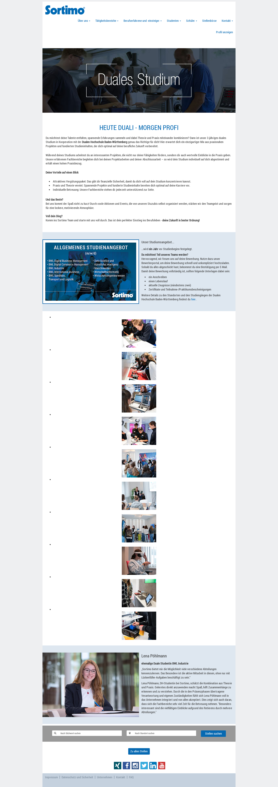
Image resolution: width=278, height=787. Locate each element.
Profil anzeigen (224, 32)
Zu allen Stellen (139, 751)
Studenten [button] (173, 21)
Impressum (51, 777)
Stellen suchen (213, 733)
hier (193, 299)
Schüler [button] (190, 21)
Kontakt (120, 777)
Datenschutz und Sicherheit (77, 777)
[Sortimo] (65, 10)
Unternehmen (104, 777)
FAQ (131, 777)
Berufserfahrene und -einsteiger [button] (142, 21)
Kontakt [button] (226, 21)
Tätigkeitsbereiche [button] (106, 21)
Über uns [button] (83, 21)
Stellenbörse (209, 21)
